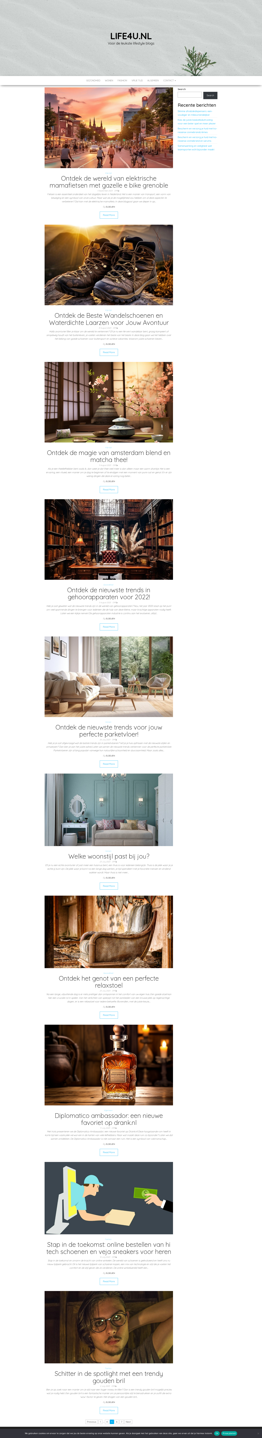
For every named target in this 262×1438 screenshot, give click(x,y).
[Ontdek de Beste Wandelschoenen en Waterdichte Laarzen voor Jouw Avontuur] (109, 264)
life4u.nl (131, 35)
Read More (109, 215)
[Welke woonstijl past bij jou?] (109, 809)
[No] (258, 1433)
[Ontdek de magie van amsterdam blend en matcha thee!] (109, 402)
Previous (91, 1421)
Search (182, 89)
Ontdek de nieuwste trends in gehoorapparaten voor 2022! (108, 593)
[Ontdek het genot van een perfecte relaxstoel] (109, 931)
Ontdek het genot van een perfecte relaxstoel (109, 981)
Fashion (122, 80)
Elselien (110, 206)
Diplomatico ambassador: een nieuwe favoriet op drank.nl (109, 1119)
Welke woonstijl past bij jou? (108, 856)
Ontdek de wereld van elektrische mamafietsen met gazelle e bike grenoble (109, 181)
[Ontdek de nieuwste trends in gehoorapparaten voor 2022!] (109, 539)
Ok (217, 1433)
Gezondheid (93, 80)
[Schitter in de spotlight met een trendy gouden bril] (109, 1327)
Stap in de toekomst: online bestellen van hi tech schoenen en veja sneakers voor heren (108, 1247)
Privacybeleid (229, 1433)
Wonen (109, 80)
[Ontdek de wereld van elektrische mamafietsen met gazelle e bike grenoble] (109, 127)
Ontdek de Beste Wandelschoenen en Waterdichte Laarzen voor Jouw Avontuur (109, 318)
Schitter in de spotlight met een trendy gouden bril (109, 1376)
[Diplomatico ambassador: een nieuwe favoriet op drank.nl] (109, 1064)
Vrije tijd (137, 80)
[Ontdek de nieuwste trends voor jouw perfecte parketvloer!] (109, 676)
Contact (168, 80)
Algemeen (153, 80)
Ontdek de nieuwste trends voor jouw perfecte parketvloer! (108, 730)
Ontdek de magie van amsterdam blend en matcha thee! (109, 456)
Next (128, 1421)
